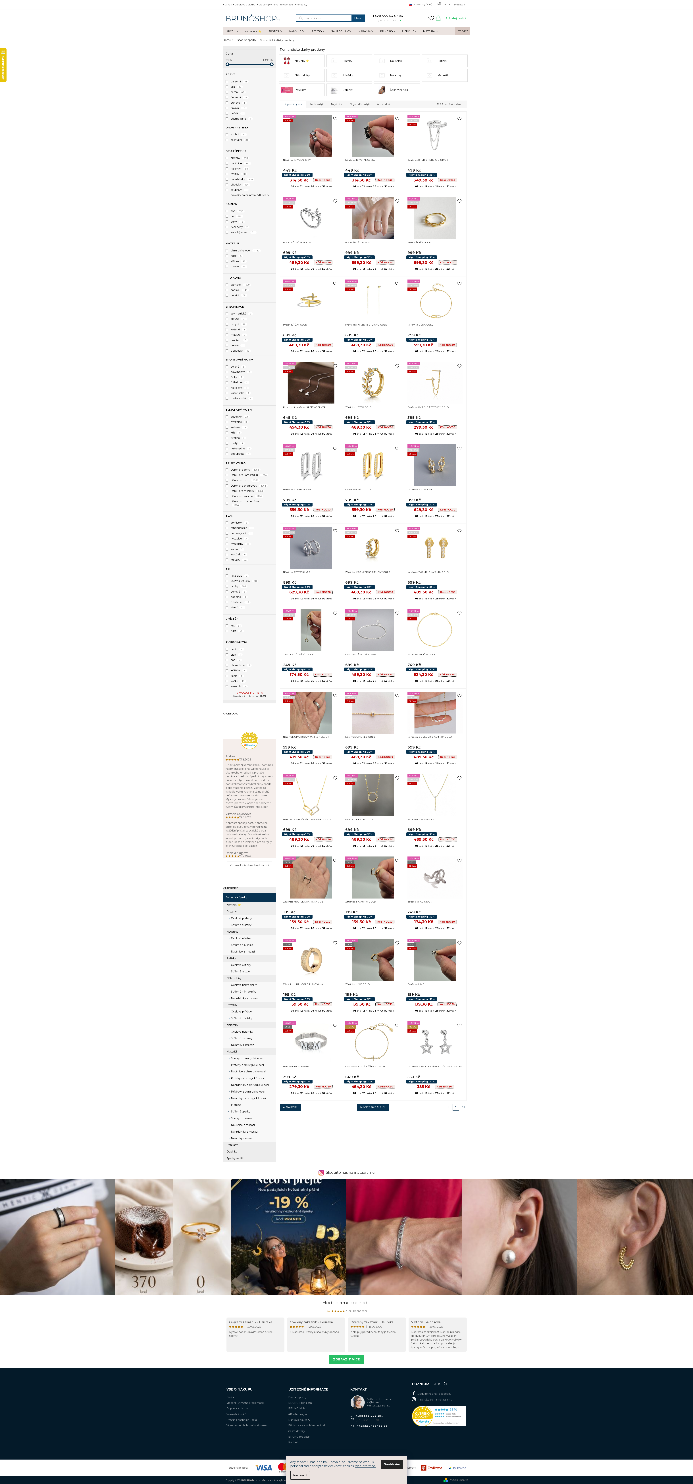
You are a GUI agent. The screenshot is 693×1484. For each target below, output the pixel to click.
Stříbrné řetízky (240, 971)
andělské (239, 416)
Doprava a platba (245, 4)
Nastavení (300, 1475)
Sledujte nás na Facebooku (434, 1393)
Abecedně (383, 104)
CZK (444, 4)
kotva (237, 549)
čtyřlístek (239, 522)
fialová (238, 108)
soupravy (239, 189)
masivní (238, 334)
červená (239, 97)
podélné (238, 597)
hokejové (239, 387)
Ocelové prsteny (241, 918)
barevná (239, 81)
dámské (240, 284)
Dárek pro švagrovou (248, 485)
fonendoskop (241, 528)
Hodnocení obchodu (346, 1303)
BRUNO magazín (299, 1436)
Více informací (365, 1466)
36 (463, 1107)
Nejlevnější (317, 104)
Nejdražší (336, 104)
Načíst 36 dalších (373, 1107)
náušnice (240, 163)
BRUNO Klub (296, 1408)
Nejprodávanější (360, 104)
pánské (239, 290)
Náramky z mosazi (242, 1045)
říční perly (239, 227)
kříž (235, 432)
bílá (236, 86)
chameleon (240, 665)
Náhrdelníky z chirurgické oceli (249, 1085)
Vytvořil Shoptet (459, 1479)
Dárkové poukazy (299, 1420)
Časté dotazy (296, 1431)
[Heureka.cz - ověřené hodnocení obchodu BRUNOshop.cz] (439, 1416)
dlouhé (238, 318)
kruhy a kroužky (244, 581)
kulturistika (240, 393)
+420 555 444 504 (369, 1416)
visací (237, 607)
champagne (241, 118)
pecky (238, 586)
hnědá (237, 113)
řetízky (238, 174)
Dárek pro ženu (245, 469)
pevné (237, 345)
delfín (237, 649)
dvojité (238, 324)
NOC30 (322, 179)
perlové (238, 591)
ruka (236, 631)
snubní (238, 134)
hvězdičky (240, 543)
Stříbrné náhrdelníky (243, 991)
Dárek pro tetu (244, 480)
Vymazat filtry (247, 692)
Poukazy (232, 1145)
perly (237, 221)
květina (238, 437)
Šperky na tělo (236, 1158)
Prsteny (232, 911)
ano (237, 211)
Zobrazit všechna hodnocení (249, 865)
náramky (239, 168)
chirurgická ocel (245, 250)
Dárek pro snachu (246, 496)
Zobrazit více (346, 1359)
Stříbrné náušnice (241, 945)
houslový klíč (241, 533)
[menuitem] (232, 31)
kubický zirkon (243, 232)
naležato (238, 340)
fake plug (239, 575)
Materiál (232, 1051)
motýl (237, 443)
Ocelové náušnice (241, 938)
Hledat (358, 18)
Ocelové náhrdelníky (243, 985)
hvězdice (239, 422)
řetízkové (240, 602)
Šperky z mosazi (241, 1118)
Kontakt (293, 1442)
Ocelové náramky (241, 1031)
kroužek (238, 554)
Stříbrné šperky (240, 1111)
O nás (228, 4)
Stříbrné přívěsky (241, 1018)
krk (236, 625)
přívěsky (240, 184)
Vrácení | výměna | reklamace (276, 4)
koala (236, 676)
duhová (238, 102)
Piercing (236, 1104)
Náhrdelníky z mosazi (244, 998)
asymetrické (241, 313)
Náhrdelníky (234, 978)
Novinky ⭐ (234, 904)
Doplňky (232, 1151)
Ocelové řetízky (240, 965)
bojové (237, 366)
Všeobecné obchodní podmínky (246, 1425)
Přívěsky (232, 1004)
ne (236, 216)
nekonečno (240, 448)
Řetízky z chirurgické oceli (247, 1078)
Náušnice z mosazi (242, 951)
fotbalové (239, 382)
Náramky (232, 1025)
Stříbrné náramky (241, 1038)
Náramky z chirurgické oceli (248, 1098)
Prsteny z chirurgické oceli (247, 1065)
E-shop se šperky (236, 897)
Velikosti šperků (236, 1414)
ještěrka (238, 670)
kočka (237, 681)
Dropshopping (297, 1397)
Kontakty (301, 4)
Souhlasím (392, 1464)
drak (236, 654)
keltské (238, 427)
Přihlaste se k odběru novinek (307, 1425)
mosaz (238, 266)
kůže (236, 255)
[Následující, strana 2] (456, 1107)
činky (236, 377)
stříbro (238, 261)
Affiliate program (298, 1414)
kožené (238, 329)
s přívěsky (240, 350)
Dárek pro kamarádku (249, 475)
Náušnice (232, 931)
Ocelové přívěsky (241, 1011)
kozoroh (238, 686)
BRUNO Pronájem (300, 1402)
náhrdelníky (242, 179)
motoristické (241, 398)
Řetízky (231, 958)
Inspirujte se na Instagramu (435, 1399)
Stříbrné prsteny (240, 925)
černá (237, 92)
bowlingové (240, 372)
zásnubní (239, 139)
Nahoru (292, 1107)
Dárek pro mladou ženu (245, 503)
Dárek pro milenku (247, 491)
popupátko (240, 453)
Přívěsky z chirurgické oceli (247, 1091)
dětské (238, 295)
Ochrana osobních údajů (241, 1420)
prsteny (239, 158)
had (235, 660)
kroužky (239, 559)
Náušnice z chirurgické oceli (248, 1071)
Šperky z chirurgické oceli (246, 1058)
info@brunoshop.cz (372, 1426)
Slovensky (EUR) (422, 4)
